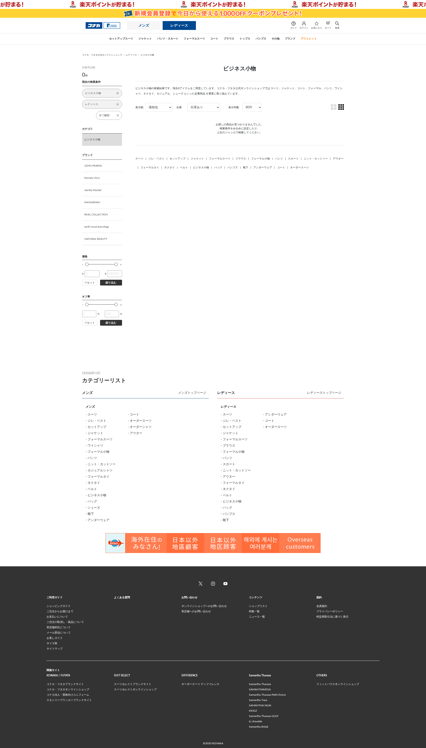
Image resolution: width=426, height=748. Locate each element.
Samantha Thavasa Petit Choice (267, 694)
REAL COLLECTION (96, 214)
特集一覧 (254, 611)
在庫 (179, 107)
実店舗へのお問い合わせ (196, 611)
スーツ (139, 158)
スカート (293, 158)
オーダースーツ (299, 167)
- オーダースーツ (140, 420)
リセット (89, 282)
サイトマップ (55, 648)
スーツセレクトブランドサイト (132, 684)
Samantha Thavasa (260, 684)
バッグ (218, 167)
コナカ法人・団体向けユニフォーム (68, 694)
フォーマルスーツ (219, 158)
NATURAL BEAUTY (95, 239)
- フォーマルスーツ (99, 439)
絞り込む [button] (111, 282)
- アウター (135, 433)
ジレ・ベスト (156, 158)
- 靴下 (90, 514)
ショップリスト (258, 606)
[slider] (87, 264)
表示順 (139, 107)
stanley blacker (93, 190)
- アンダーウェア (97, 520)
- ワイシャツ (94, 445)
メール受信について (59, 632)
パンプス (232, 167)
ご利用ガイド (55, 597)
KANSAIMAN (92, 202)
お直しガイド (55, 638)
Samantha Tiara (258, 700)
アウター (338, 158)
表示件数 (233, 107)
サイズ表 (52, 643)
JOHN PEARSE (93, 165)
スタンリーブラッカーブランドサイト (69, 700)
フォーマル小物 (260, 158)
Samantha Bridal (258, 726)
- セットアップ (96, 427)
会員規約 (321, 606)
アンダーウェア (262, 167)
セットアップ (177, 158)
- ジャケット (94, 433)
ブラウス (240, 158)
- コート (133, 414)
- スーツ (91, 414)
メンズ (143, 25)
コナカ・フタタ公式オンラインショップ (102, 55)
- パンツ (91, 458)
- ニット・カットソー (101, 464)
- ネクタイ (93, 482)
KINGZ (253, 710)
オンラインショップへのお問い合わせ (204, 606)
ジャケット (197, 158)
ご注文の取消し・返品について (65, 622)
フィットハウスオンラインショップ (337, 684)
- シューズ (93, 507)
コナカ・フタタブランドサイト (65, 684)
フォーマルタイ (149, 167)
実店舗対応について (59, 627)
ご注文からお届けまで (60, 611)
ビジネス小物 (147, 55)
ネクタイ (169, 167)
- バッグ (91, 501)
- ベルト (91, 489)
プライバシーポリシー (329, 611)
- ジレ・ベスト (96, 420)
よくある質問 (122, 597)
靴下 (245, 167)
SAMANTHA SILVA (260, 705)
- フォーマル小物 (97, 451)
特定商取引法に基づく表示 (332, 616)
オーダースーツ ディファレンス (200, 684)
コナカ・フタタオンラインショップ (68, 689)
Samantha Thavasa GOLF (264, 716)
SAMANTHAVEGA (260, 689)
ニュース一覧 (257, 616)
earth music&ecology (96, 226)
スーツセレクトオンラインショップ (135, 689)
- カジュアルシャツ (99, 470)
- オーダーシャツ (140, 427)
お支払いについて (57, 616)
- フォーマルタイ (97, 476)
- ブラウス (228, 445)
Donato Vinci (92, 178)
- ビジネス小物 (96, 495)
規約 (319, 597)
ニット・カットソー (316, 158)
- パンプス (228, 514)
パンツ (279, 158)
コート (281, 167)
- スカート (228, 464)
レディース (179, 25)
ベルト (184, 167)
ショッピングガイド (59, 606)
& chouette (255, 721)
